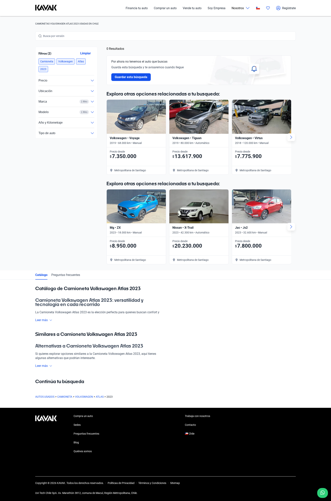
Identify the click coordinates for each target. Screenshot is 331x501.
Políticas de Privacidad (121, 483)
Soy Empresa (216, 8)
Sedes (77, 424)
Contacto (190, 424)
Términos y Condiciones (152, 483)
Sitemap (175, 483)
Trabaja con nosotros (197, 416)
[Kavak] (46, 8)
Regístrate (289, 8)
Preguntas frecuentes (65, 275)
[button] (47, 61)
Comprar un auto (165, 8)
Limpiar (85, 53)
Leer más (41, 320)
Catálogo (41, 275)
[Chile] (258, 8)
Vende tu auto (192, 8)
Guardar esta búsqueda (131, 77)
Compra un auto (83, 416)
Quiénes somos (83, 451)
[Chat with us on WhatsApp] (322, 493)
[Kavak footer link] (46, 434)
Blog (76, 442)
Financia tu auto (137, 8)
